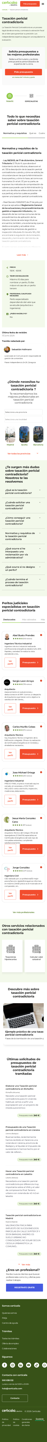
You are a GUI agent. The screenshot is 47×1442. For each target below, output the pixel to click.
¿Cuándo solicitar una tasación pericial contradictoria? (17, 505)
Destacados (9, 619)
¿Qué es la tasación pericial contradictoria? (18, 491)
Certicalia (4, 10)
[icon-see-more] (27, 255)
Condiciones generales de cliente (27, 1422)
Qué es (32, 133)
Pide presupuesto (30, 4)
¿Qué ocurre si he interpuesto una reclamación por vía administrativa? (16, 553)
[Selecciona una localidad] (23, 419)
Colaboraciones (9, 1348)
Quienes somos (9, 1313)
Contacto (14, 1398)
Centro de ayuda (10, 1323)
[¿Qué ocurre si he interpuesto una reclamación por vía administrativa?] (39, 548)
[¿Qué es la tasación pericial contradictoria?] (39, 490)
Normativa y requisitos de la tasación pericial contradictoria (20, 536)
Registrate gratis (24, 1287)
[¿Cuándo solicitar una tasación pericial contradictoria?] (39, 502)
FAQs (4, 1318)
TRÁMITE (9, 101)
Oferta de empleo (10, 1343)
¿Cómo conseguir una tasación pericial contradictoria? (17, 520)
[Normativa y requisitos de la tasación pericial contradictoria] (39, 533)
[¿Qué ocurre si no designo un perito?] (39, 567)
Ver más (26, 1264)
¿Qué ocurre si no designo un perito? (20, 568)
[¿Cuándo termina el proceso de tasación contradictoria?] (39, 579)
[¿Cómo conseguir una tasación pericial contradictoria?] (39, 517)
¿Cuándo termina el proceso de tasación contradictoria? (16, 582)
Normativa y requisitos (15, 133)
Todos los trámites (10, 1338)
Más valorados (29, 619)
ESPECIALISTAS (31, 101)
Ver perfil (10, 662)
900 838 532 (7, 1380)
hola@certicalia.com (12, 1388)
